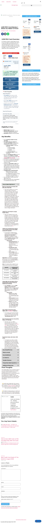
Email (2, 486)
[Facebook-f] (2, 34)
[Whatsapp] (8, 34)
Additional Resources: (8, 365)
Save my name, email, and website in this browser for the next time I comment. (10, 497)
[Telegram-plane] (5, 34)
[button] (31, 5)
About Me (8, 1)
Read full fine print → (8, 111)
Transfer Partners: (7, 360)
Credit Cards (3, 437)
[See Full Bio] (16, 409)
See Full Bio (13, 409)
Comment (3, 468)
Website (3, 491)
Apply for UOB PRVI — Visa (11, 79)
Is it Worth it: (6, 357)
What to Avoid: (6, 352)
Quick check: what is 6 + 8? (7, 499)
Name (2, 482)
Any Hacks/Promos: (7, 349)
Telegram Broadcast (12, 385)
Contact (14, 1)
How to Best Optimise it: (9, 184)
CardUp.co (10, 310)
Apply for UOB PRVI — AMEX (11, 88)
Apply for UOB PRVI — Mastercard (11, 83)
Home (3, 1)
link (12, 225)
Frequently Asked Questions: (10, 362)
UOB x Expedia (12, 157)
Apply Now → (26, 37)
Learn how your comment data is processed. (10, 507)
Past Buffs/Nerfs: (7, 355)
